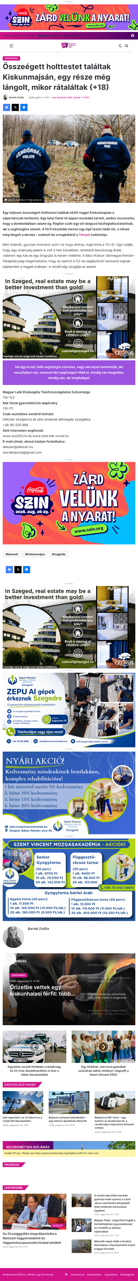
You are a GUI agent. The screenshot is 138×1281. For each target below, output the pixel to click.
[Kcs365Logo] (69, 45)
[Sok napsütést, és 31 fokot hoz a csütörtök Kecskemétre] (23, 1102)
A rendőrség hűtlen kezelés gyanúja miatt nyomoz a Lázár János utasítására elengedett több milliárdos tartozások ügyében (112, 1203)
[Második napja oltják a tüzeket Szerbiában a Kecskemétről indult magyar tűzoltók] (81, 1246)
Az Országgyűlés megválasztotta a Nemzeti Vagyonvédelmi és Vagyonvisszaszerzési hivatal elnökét (32, 1238)
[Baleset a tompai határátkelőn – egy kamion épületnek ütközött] (69, 1102)
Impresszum (77, 1274)
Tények (84, 235)
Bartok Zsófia (38, 929)
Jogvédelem (111, 1274)
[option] (69, 989)
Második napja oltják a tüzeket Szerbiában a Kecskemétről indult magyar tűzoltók (114, 1245)
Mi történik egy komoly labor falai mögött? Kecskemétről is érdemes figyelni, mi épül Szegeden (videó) (44, 993)
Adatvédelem (94, 1274)
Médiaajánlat (127, 1274)
